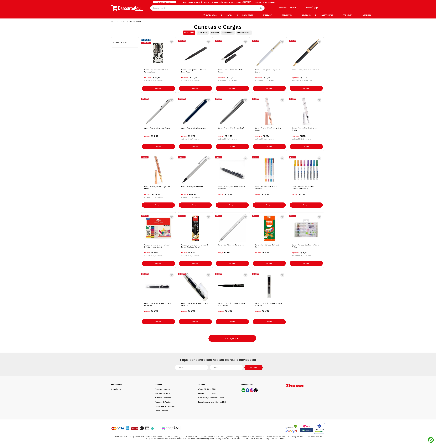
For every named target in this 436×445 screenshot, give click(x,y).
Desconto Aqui (113, 21)
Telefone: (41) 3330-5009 (207, 393)
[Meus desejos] (172, 42)
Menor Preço (189, 32)
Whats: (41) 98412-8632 (207, 389)
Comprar (158, 88)
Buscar (261, 8)
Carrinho (309, 8)
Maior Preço (202, 32)
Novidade (215, 32)
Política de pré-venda (162, 393)
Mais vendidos (228, 32)
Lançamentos (327, 15)
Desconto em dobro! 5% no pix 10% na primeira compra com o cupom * (217, 2)
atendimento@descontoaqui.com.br (211, 397)
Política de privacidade (163, 398)
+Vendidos (366, 15)
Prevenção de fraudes (163, 402)
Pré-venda (347, 15)
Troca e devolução (161, 411)
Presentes (287, 15)
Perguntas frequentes (162, 389)
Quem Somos (116, 389)
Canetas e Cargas (135, 21)
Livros (229, 15)
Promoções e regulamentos (165, 406)
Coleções (306, 15)
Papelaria (267, 15)
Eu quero (253, 367)
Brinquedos (247, 15)
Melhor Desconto (244, 32)
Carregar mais (232, 338)
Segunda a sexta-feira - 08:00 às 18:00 (212, 402)
